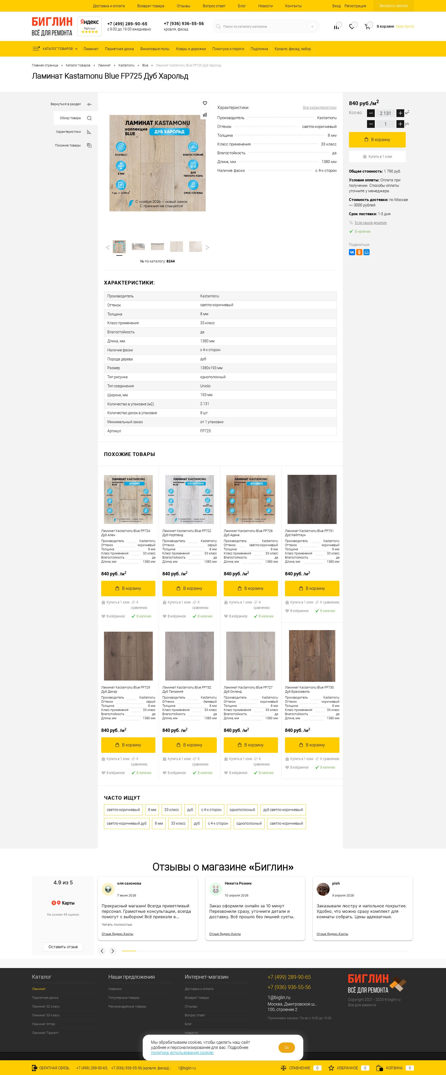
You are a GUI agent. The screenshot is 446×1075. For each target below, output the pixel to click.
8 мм (152, 810)
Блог (242, 6)
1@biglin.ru (279, 997)
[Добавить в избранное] (205, 103)
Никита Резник (238, 883)
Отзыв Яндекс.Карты (117, 934)
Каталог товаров (58, 49)
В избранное (116, 616)
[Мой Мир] (366, 252)
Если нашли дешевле (371, 222)
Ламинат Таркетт (45, 1033)
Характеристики (68, 132)
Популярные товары (124, 998)
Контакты (293, 6)
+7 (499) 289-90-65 (127, 24)
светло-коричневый (123, 810)
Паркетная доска (119, 49)
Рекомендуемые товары (127, 1006)
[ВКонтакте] (352, 252)
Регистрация (355, 6)
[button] (102, 951)
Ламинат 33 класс (46, 1015)
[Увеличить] (157, 163)
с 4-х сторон (211, 810)
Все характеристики (320, 107)
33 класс (171, 810)
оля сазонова (129, 883)
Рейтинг (89, 28)
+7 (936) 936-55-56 (184, 23)
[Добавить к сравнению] (205, 114)
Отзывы (183, 6)
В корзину (131, 588)
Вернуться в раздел (66, 104)
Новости (265, 6)
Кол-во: (356, 112)
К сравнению (139, 605)
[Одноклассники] (359, 252)
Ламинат (91, 49)
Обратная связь (53, 1068)
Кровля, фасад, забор (293, 49)
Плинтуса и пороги (228, 49)
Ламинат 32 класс (46, 1006)
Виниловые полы (155, 49)
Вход (336, 6)
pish (336, 883)
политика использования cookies (182, 1052)
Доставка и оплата (109, 6)
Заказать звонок (393, 6)
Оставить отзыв (63, 946)
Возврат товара (150, 6)
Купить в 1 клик (118, 602)
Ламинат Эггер (43, 1024)
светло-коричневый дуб (127, 823)
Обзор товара (70, 118)
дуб (190, 810)
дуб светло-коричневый (283, 810)
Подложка (259, 49)
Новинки (115, 989)
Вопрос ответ (214, 6)
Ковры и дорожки (191, 49)
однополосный (242, 810)
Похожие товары (68, 145)
